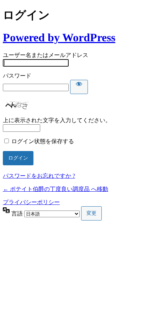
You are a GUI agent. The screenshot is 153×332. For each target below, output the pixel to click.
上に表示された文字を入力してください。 (57, 120)
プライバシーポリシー (31, 202)
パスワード (17, 76)
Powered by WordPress (59, 37)
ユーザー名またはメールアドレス (45, 55)
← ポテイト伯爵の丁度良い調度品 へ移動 (55, 189)
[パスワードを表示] (79, 87)
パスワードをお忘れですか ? (39, 176)
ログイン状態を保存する (42, 141)
